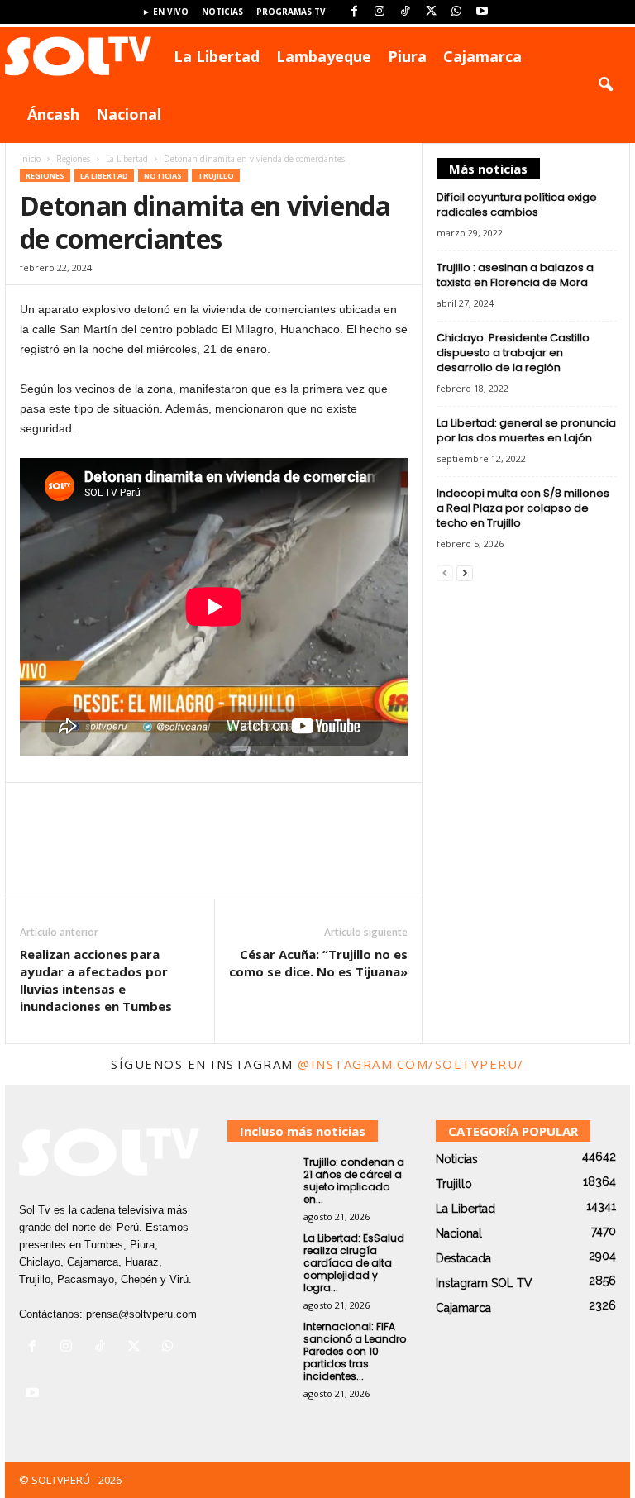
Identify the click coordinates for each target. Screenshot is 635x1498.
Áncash (53, 114)
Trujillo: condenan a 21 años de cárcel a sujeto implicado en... (353, 1180)
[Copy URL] (339, 853)
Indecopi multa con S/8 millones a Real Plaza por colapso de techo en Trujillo (523, 508)
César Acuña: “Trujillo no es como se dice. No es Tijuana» (318, 963)
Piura (407, 56)
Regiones (73, 159)
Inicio (30, 159)
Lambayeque (323, 56)
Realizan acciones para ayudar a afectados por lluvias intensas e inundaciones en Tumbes (96, 980)
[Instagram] (379, 12)
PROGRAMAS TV (291, 11)
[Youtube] (482, 12)
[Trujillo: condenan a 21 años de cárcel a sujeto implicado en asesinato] (260, 1180)
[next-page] (464, 572)
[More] (402, 853)
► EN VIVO (165, 11)
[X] (431, 12)
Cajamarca (482, 56)
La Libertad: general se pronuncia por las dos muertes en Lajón (526, 430)
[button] (605, 85)
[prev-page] (445, 572)
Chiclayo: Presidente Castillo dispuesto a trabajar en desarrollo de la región (513, 352)
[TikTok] (405, 12)
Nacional (128, 114)
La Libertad (217, 56)
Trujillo (216, 175)
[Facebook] (354, 12)
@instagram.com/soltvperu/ (411, 1064)
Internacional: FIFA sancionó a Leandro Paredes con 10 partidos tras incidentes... (354, 1351)
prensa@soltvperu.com (141, 1314)
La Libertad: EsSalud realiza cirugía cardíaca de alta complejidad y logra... (353, 1263)
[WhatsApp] (456, 12)
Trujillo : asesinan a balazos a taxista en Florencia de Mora (515, 275)
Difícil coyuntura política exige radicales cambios (517, 204)
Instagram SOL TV (484, 1283)
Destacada (463, 1258)
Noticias (222, 11)
